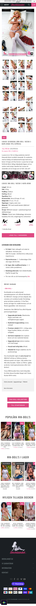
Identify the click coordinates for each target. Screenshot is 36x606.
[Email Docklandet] (11, 579)
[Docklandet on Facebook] (14, 579)
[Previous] (3, 33)
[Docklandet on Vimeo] (21, 579)
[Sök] (29, 5)
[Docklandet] (18, 5)
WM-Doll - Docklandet (10, 284)
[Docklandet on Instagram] (18, 579)
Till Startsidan (18, 405)
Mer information (8, 388)
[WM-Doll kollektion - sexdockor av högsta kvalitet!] (18, 179)
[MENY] (1, 5)
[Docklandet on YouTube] (24, 579)
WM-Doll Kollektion (18, 399)
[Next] (32, 33)
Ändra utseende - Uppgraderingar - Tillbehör (15, 382)
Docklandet (14, 599)
